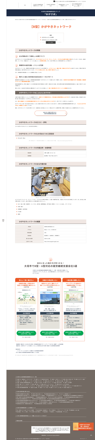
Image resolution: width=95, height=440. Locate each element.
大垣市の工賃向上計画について (37, 394)
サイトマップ (82, 438)
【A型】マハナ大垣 (38, 382)
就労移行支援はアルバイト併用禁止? (38, 395)
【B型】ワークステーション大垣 (55, 387)
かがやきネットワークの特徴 (48, 37)
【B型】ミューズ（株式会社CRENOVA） (42, 379)
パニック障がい (25, 411)
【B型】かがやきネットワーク (56, 385)
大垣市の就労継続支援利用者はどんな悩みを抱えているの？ (27, 402)
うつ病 (67, 410)
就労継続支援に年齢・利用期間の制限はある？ (25, 403)
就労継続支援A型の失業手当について (51, 394)
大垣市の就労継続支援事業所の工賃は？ (67, 402)
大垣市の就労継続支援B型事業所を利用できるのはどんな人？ (27, 400)
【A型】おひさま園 (59, 381)
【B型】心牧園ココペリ (68, 387)
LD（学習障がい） (53, 410)
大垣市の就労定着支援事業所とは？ (61, 400)
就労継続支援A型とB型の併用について (23, 395)
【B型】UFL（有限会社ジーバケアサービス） (25, 379)
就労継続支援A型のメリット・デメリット (55, 395)
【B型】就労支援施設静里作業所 (22, 387)
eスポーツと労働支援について (65, 394)
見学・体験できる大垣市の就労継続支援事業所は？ (26, 397)
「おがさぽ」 (50, 13)
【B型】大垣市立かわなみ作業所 (43, 385)
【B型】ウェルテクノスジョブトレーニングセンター (26, 385)
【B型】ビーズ (19, 381)
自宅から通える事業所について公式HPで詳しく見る (26, 333)
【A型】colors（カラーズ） (49, 381)
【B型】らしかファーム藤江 (80, 379)
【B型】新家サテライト (78, 385)
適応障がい (53, 411)
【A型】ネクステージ (47, 382)
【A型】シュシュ (68, 381)
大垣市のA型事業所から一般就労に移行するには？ (49, 402)
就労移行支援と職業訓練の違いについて (24, 398)
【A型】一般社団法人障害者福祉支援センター (25, 382)
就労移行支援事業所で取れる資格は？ (23, 394)
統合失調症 (19, 411)
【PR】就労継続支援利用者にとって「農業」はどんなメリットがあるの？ (32, 415)
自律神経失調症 (59, 411)
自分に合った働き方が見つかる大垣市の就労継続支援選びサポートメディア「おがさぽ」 (70, 1)
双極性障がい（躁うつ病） (75, 410)
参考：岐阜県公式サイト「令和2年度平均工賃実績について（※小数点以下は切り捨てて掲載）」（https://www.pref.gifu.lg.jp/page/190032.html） (51, 140)
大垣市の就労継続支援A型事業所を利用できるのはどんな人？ (59, 398)
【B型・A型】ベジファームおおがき (23, 384)
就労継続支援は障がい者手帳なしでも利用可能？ (43, 403)
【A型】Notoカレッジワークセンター (47, 384)
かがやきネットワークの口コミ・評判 (49, 39)
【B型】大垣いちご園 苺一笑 (68, 379)
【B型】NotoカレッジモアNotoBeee (62, 384)
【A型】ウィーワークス (28, 381)
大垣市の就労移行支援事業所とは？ (47, 400)
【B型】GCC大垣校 (33, 387)
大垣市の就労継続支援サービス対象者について (26, 407)
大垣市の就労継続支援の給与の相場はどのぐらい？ (74, 397)
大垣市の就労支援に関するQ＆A (23, 391)
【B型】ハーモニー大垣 (43, 387)
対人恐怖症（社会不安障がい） (36, 411)
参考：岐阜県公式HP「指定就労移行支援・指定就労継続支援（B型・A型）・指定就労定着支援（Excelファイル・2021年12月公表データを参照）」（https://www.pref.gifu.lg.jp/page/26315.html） (44, 355)
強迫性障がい (46, 411)
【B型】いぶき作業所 (68, 382)
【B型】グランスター (38, 381)
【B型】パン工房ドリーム (55, 379)
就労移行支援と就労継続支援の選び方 (39, 398)
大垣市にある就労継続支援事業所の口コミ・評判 (27, 376)
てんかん (66, 411)
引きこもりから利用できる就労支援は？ (56, 397)
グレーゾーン (61, 410)
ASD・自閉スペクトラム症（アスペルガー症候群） (26, 410)
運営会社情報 (19, 420)
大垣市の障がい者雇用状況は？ (75, 400)
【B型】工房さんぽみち (58, 382)
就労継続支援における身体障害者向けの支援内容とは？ (74, 395)
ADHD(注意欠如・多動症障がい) (42, 410)
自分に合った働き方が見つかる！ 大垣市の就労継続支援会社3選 (50, 113)
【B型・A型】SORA (35, 384)
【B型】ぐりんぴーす (67, 385)
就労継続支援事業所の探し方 (42, 397)
